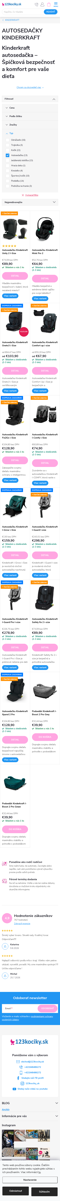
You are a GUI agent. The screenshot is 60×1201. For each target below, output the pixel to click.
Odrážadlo (18, 140)
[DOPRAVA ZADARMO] (15, 506)
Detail (15, 275)
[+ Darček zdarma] (15, 229)
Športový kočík (20, 175)
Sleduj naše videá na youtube (33, 1088)
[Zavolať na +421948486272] (37, 4)
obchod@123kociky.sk (32, 1061)
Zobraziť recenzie (22, 923)
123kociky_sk (33, 1083)
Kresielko (16, 170)
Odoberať (47, 1008)
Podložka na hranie (21, 186)
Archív (5, 1109)
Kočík (15, 150)
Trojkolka (16, 145)
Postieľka (17, 181)
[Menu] (56, 4)
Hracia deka (18, 165)
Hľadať (50, 11)
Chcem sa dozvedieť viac (29, 87)
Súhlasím (44, 1191)
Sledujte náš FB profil (32, 1078)
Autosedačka (19, 155)
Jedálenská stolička (21, 160)
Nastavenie (30, 1180)
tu (39, 1172)
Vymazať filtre (31, 195)
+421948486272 (32, 1067)
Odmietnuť (15, 1191)
